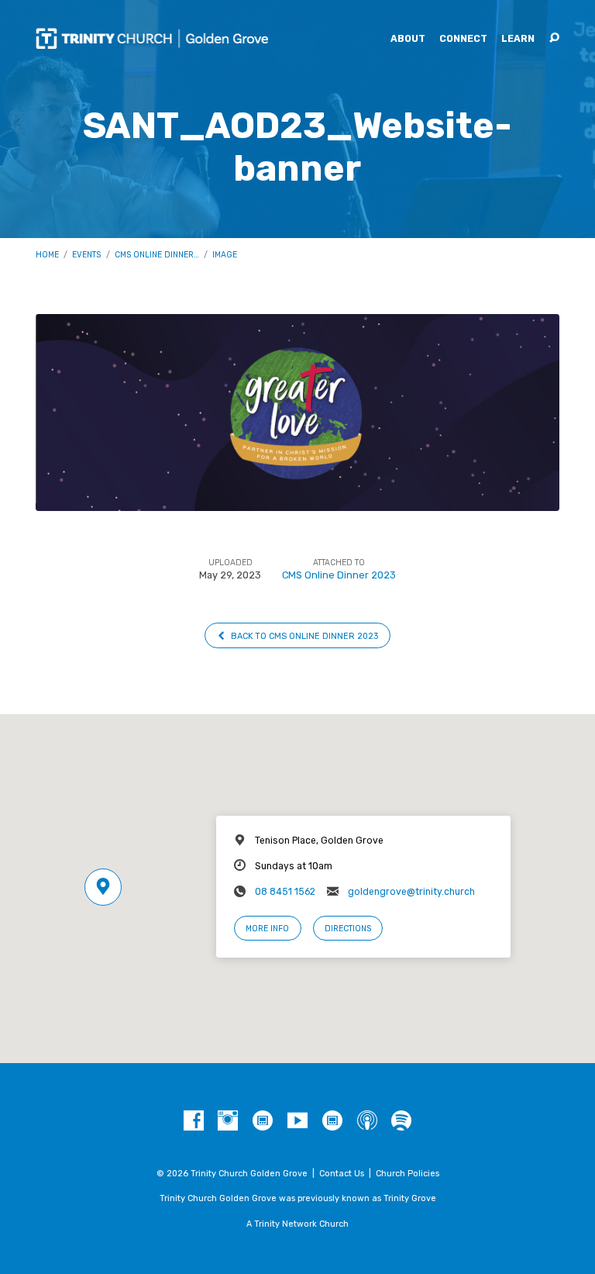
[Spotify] (401, 1121)
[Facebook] (194, 1121)
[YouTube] (297, 1121)
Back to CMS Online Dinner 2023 (303, 636)
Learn (518, 38)
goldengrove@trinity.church (411, 891)
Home (47, 255)
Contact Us (341, 1174)
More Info (267, 929)
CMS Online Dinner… (157, 255)
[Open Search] (554, 38)
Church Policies (407, 1174)
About (407, 38)
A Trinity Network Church (297, 1224)
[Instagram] (228, 1121)
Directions (348, 929)
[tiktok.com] (263, 1121)
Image (224, 255)
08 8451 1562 (285, 891)
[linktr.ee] (332, 1121)
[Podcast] (367, 1121)
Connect (463, 38)
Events (86, 255)
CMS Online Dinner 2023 (339, 575)
